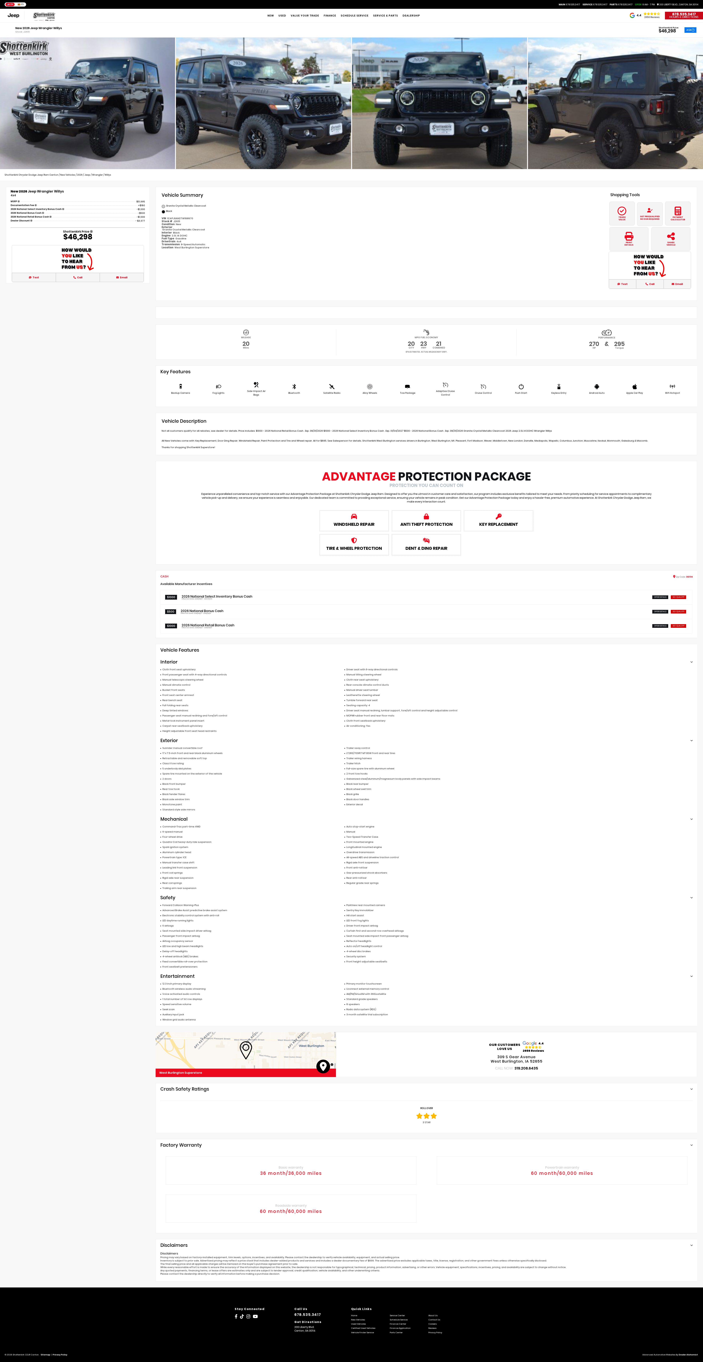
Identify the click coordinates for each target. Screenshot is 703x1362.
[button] (246, 1050)
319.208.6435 (526, 1068)
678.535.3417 (569, 4)
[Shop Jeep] (13, 16)
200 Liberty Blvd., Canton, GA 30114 (678, 4)
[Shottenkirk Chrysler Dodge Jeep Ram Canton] (45, 16)
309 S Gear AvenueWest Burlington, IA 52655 (516, 1059)
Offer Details (660, 597)
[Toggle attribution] (332, 1064)
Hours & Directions (683, 17)
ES (22, 4)
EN (11, 4)
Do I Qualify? (678, 597)
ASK (689, 30)
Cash (164, 576)
